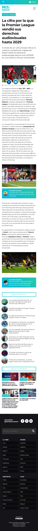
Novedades (23, 480)
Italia (21, 459)
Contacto (5, 471)
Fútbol (4, 480)
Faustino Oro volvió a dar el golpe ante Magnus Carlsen (27, 384)
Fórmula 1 (23, 500)
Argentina (23, 443)
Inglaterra (22, 447)
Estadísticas (6, 463)
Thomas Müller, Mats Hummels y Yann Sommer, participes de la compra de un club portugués (21, 283)
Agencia (5, 467)
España (22, 451)
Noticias (5, 447)
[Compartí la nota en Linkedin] (15, 82)
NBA (21, 492)
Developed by (12, 517)
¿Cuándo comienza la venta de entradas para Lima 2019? (20, 353)
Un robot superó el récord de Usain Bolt (27, 399)
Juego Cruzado (24, 508)
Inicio (4, 443)
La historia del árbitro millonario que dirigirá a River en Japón (22, 316)
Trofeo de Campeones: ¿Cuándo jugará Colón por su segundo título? (21, 360)
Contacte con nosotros (19, 526)
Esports (5, 496)
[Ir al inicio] (6, 8)
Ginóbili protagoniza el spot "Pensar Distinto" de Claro (22, 309)
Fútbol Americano (8, 500)
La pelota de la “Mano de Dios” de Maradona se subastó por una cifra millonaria (21, 194)
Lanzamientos (24, 488)
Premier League (9, 14)
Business (22, 484)
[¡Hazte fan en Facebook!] (22, 421)
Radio (4, 455)
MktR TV (5, 451)
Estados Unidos (24, 455)
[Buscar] (3, 2)
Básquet (5, 484)
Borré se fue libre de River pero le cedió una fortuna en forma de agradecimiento (21, 345)
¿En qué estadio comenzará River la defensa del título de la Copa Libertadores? (22, 331)
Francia (22, 471)
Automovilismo (7, 492)
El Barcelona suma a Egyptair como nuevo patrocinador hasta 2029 (9, 384)
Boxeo (4, 504)
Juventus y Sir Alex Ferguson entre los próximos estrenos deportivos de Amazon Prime (22, 338)
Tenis (4, 488)
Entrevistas (6, 459)
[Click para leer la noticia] (4, 302)
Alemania (22, 463)
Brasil (21, 467)
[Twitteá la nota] (22, 82)
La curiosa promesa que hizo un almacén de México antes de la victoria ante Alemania (20, 301)
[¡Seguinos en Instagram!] (31, 421)
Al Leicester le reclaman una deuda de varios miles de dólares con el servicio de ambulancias (21, 323)
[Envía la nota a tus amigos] (29, 82)
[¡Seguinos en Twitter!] (27, 421)
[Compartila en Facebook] (9, 82)
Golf (4, 508)
